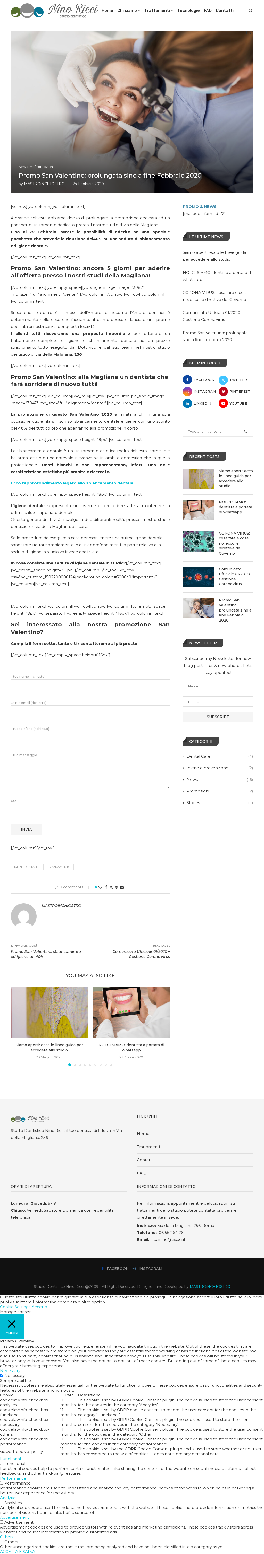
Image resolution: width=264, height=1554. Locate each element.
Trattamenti (157, 10)
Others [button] (6, 1536)
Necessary (14, 1375)
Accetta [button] (39, 1306)
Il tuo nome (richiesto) (28, 676)
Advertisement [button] (14, 1517)
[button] (17, 1026)
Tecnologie (188, 10)
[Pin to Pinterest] (116, 887)
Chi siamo (127, 10)
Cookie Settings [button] (15, 1306)
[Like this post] (100, 887)
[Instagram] (251, 32)
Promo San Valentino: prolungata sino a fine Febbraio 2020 (235, 610)
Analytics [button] (8, 1497)
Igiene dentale (26, 867)
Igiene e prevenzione (220, 767)
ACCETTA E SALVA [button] (17, 1551)
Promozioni (220, 791)
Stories (220, 802)
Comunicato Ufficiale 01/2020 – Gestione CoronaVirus (236, 577)
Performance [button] (13, 1478)
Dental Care (220, 756)
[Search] (250, 10)
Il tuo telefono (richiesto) (30, 729)
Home (107, 10)
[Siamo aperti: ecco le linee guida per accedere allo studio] (49, 1012)
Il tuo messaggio (24, 755)
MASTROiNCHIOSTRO (44, 183)
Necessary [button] (10, 1370)
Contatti (225, 10)
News (220, 779)
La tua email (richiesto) (28, 703)
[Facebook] (246, 32)
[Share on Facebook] (106, 887)
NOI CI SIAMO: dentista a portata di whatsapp (235, 507)
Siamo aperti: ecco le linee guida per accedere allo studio (236, 478)
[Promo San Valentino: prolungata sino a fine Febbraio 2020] (198, 608)
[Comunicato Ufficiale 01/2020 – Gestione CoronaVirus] (198, 577)
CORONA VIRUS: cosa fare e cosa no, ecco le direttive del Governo (234, 543)
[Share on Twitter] (111, 887)
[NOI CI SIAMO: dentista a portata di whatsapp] (131, 1012)
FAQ (208, 10)
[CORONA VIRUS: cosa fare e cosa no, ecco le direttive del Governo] (198, 541)
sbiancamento (58, 867)
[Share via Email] (122, 887)
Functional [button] (10, 1458)
